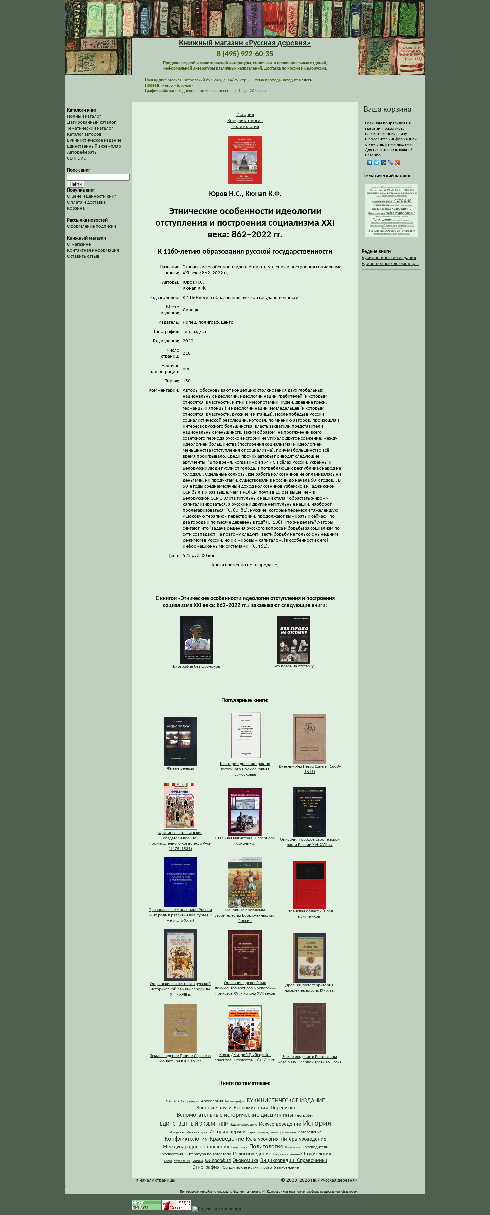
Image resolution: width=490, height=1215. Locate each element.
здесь (307, 80)
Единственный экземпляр (94, 146)
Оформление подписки (91, 226)
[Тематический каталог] (391, 236)
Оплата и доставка (86, 202)
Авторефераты (82, 152)
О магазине (79, 244)
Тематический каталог (90, 128)
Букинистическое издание (94, 140)
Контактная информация (93, 250)
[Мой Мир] (383, 162)
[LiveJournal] (390, 162)
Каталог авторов (84, 134)
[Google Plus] (397, 162)
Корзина (76, 208)
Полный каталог (84, 116)
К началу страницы (155, 1180)
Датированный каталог (91, 122)
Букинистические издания (389, 257)
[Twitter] (376, 162)
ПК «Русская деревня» (334, 1180)
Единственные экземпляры (390, 263)
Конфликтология (245, 120)
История (245, 114)
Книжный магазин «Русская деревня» (245, 43)
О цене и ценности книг (91, 196)
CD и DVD (76, 158)
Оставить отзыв (83, 256)
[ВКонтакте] (369, 162)
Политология (245, 126)
